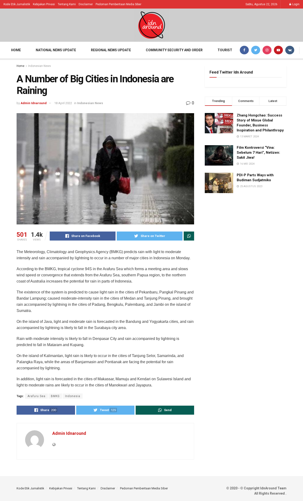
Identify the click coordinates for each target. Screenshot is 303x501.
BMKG (55, 396)
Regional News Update (111, 50)
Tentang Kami (67, 4)
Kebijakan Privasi (44, 4)
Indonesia (72, 396)
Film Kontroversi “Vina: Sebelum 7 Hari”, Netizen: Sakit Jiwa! (258, 152)
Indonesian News (39, 66)
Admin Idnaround (34, 103)
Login (295, 4)
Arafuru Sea (36, 396)
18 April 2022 (63, 103)
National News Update (56, 50)
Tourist (225, 50)
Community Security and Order (174, 50)
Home (16, 50)
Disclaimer (86, 4)
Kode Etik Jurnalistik (17, 4)
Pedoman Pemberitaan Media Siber (118, 4)
